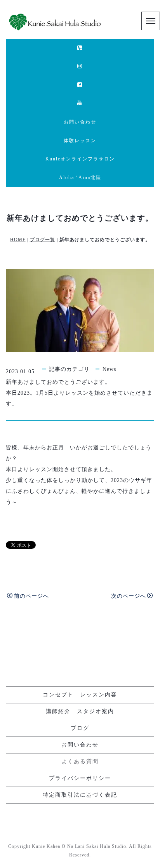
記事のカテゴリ (69, 369)
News (109, 369)
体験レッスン (80, 140)
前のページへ (31, 596)
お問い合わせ (80, 122)
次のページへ (128, 596)
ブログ (80, 728)
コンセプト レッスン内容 (80, 695)
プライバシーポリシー (80, 778)
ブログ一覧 (42, 239)
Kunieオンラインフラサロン (80, 159)
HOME (18, 239)
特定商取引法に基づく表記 (80, 795)
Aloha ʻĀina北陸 (80, 177)
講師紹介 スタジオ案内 (80, 711)
